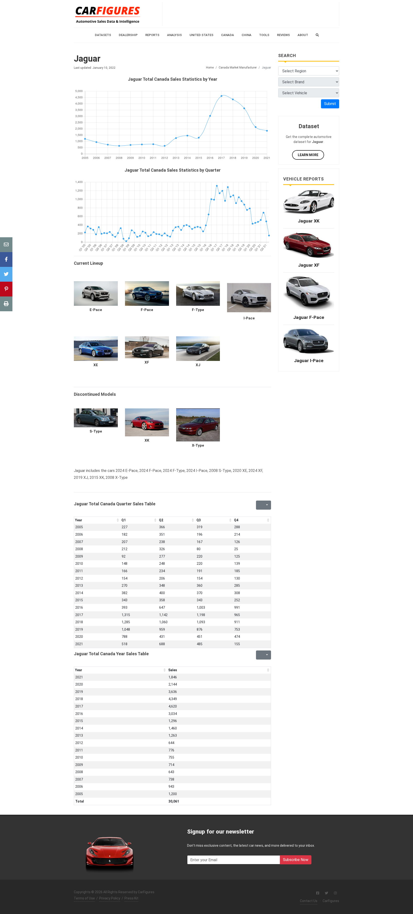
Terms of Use (84, 898)
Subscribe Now (295, 859)
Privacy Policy (109, 898)
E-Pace (96, 310)
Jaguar (87, 59)
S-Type (96, 431)
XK (147, 440)
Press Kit (131, 898)
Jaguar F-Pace (308, 317)
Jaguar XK (309, 221)
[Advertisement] (251, 14)
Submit (330, 103)
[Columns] (266, 505)
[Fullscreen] (259, 505)
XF (147, 362)
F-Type (198, 310)
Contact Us (308, 901)
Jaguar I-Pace (308, 360)
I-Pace (249, 318)
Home (210, 67)
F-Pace (147, 310)
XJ (198, 365)
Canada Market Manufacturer (238, 67)
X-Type (198, 445)
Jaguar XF (309, 265)
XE (95, 365)
